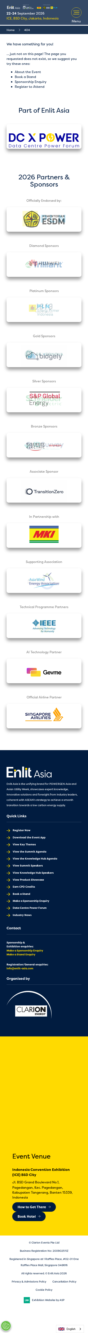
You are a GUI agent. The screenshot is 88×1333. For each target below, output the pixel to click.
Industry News (22, 915)
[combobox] (70, 1329)
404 (27, 30)
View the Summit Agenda (29, 851)
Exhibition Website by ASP (48, 1300)
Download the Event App (29, 837)
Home (11, 30)
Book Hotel (27, 1216)
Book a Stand (25, 77)
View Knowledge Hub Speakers (33, 873)
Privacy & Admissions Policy (29, 1281)
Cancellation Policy (64, 1281)
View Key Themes (24, 844)
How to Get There (32, 1207)
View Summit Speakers (28, 865)
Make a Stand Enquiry (21, 954)
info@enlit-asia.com (20, 968)
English (71, 1329)
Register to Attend (29, 86)
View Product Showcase (28, 879)
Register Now (21, 830)
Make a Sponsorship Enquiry (31, 901)
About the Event (28, 72)
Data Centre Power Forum (30, 908)
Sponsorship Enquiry (30, 81)
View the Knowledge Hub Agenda (35, 858)
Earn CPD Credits (24, 886)
